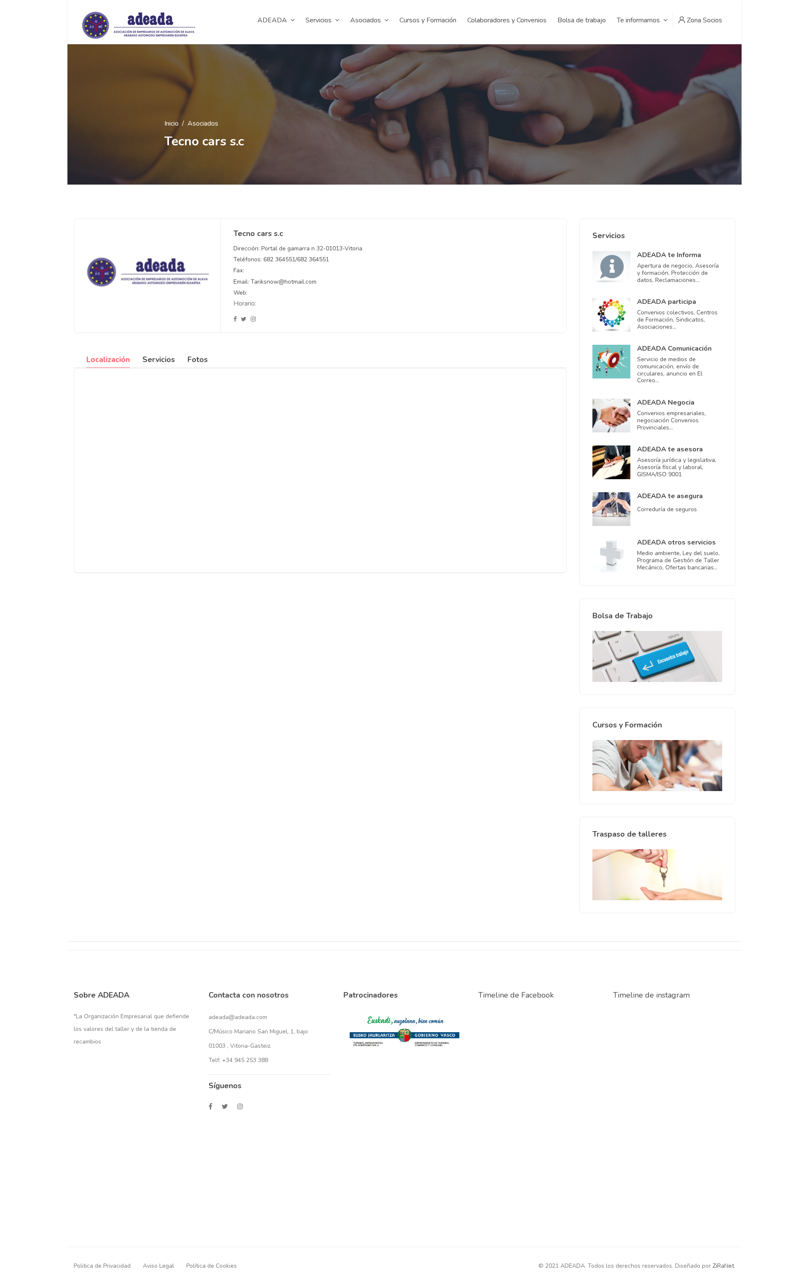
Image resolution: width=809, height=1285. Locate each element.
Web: (240, 293)
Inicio (171, 123)
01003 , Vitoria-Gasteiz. (240, 1046)
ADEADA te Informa (669, 255)
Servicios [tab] (158, 359)
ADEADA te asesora (670, 449)
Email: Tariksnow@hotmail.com (274, 282)
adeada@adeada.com (238, 1017)
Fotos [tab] (198, 359)
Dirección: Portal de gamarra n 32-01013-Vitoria (297, 248)
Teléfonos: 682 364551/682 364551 (281, 259)
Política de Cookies (211, 1266)
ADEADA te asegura (670, 496)
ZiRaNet (723, 1266)
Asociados (203, 123)
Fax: (238, 270)
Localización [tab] (108, 359)
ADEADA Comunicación (674, 348)
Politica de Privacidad (102, 1266)
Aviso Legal (158, 1266)
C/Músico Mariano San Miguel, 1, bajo (258, 1031)
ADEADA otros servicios (676, 542)
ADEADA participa (666, 301)
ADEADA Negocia (665, 402)
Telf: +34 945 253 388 (238, 1060)
